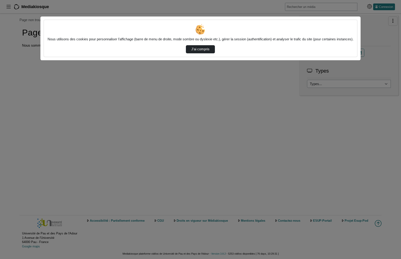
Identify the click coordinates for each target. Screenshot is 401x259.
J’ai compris (200, 49)
